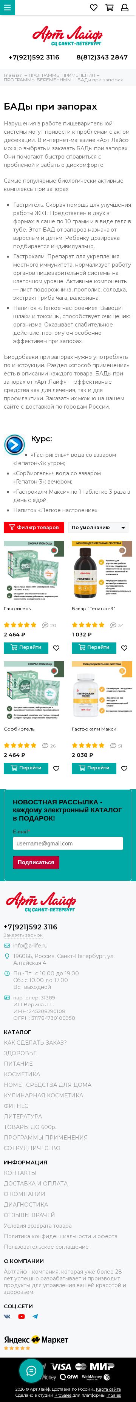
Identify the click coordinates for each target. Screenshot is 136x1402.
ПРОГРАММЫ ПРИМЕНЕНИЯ (46, 1137)
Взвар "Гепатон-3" (93, 608)
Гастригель (17, 608)
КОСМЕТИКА (22, 1074)
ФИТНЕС (16, 1106)
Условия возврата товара (38, 1225)
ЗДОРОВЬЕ (20, 1053)
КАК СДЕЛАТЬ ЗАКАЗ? (35, 1042)
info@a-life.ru (30, 945)
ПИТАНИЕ (18, 1063)
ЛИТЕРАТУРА (23, 1116)
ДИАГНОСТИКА (26, 1204)
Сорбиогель (19, 729)
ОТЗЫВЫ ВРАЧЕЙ (29, 1215)
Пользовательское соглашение (46, 1246)
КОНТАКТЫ (20, 1173)
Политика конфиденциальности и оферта (60, 1236)
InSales (114, 1395)
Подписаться (36, 862)
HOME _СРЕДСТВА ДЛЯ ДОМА (47, 1085)
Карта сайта (108, 1389)
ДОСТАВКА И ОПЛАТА (36, 1183)
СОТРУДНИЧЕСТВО (32, 1148)
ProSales (62, 1395)
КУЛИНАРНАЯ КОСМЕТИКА (43, 1095)
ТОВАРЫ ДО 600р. (30, 1127)
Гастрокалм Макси (94, 729)
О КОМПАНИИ (24, 1194)
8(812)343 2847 (102, 57)
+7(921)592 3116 (34, 57)
